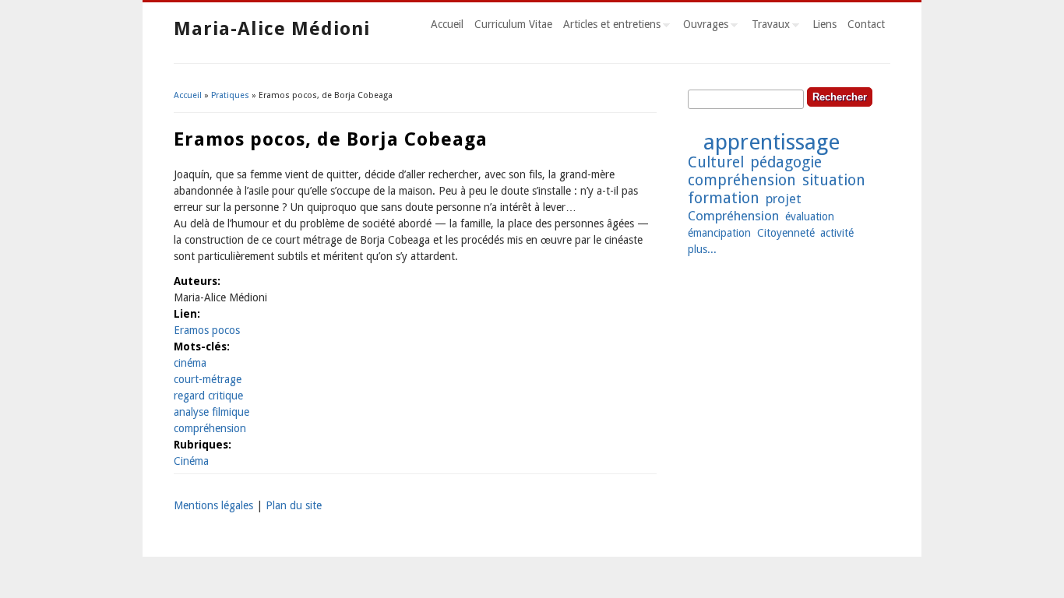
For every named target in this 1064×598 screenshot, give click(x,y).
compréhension (210, 428)
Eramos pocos (207, 330)
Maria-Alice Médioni (272, 29)
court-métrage (207, 379)
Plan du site (294, 505)
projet (784, 198)
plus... (702, 249)
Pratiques (230, 95)
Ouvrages (703, 26)
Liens (824, 24)
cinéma (190, 363)
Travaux (768, 26)
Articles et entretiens (609, 26)
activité (837, 233)
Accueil (447, 24)
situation (833, 180)
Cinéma (191, 461)
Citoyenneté (786, 233)
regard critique (208, 395)
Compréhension (733, 215)
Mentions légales (213, 505)
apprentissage (771, 142)
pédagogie (786, 162)
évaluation (809, 216)
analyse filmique (211, 412)
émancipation (719, 233)
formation (723, 198)
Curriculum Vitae (513, 24)
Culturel (716, 162)
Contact (866, 24)
